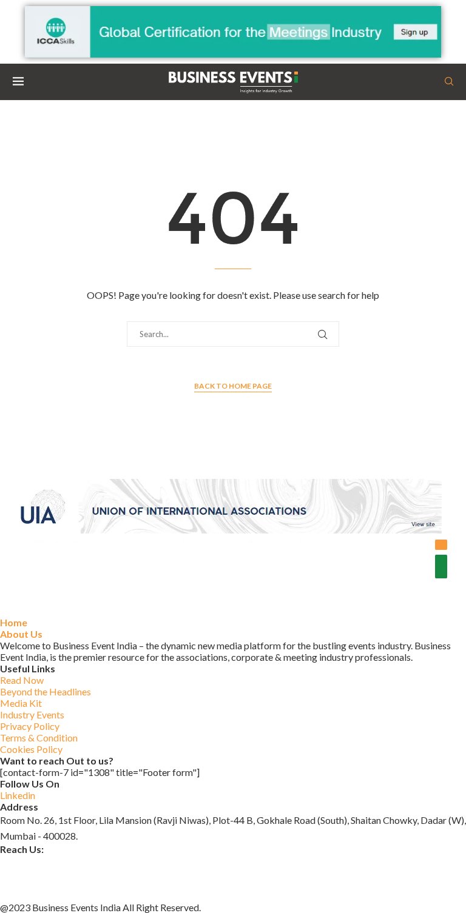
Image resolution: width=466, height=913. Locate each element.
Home (13, 622)
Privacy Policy (29, 726)
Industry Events (32, 714)
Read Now (22, 680)
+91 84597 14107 (37, 893)
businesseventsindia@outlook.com (72, 862)
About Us (21, 634)
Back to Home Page (233, 385)
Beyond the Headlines (45, 691)
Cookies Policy (31, 749)
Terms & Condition (39, 737)
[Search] (449, 82)
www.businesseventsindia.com (63, 878)
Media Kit (21, 703)
